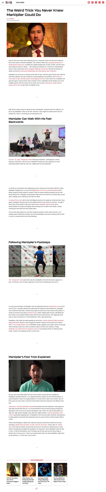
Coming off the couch (15, 200)
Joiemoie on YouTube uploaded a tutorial (21, 406)
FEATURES (20, 2)
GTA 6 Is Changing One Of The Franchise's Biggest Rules (12, 480)
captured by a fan (54, 306)
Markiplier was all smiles (46, 204)
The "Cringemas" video (16, 280)
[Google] (100, 3)
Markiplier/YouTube (62, 55)
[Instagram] (96, 3)
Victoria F (11, 18)
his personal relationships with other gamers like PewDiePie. (38, 71)
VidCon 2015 (33, 313)
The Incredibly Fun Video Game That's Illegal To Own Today (60, 479)
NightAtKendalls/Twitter (59, 275)
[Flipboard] (92, 3)
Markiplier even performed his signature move (23, 329)
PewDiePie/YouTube (60, 155)
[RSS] (103, 3)
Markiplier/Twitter (60, 390)
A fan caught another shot (20, 324)
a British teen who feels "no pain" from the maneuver (31, 425)
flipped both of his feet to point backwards (45, 190)
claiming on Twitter (51, 83)
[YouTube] (89, 3)
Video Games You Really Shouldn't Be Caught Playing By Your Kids (28, 480)
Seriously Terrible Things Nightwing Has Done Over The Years (43, 480)
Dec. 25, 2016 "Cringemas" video (21, 159)
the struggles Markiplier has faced (36, 69)
